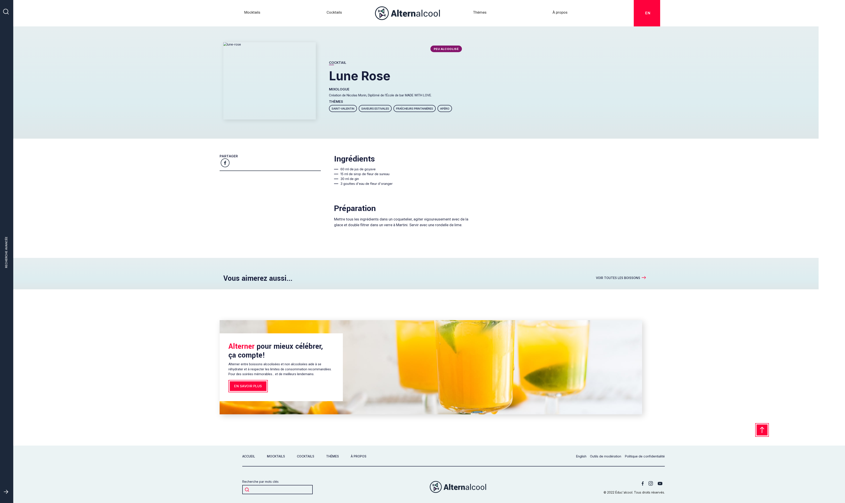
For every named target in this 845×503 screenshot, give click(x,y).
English (581, 456)
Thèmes (332, 456)
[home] (407, 13)
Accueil (248, 456)
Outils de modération (605, 456)
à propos (358, 456)
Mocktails (252, 12)
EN (648, 13)
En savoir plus (248, 386)
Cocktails (334, 12)
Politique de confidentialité (645, 456)
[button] (480, 13)
